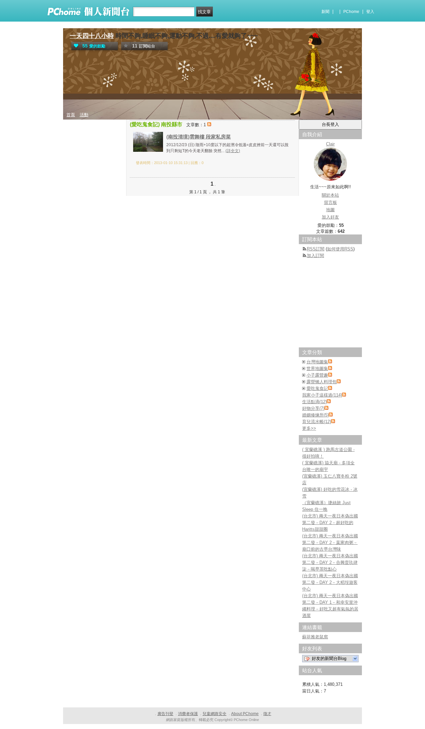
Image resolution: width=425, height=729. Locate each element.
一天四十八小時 (92, 35)
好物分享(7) (313, 408)
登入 (370, 11)
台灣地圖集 (317, 361)
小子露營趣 (317, 375)
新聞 (325, 11)
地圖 (330, 209)
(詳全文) (232, 150)
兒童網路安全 (214, 713)
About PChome (245, 713)
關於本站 (330, 195)
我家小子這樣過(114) (322, 395)
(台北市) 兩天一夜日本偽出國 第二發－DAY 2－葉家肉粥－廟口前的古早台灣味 (330, 542)
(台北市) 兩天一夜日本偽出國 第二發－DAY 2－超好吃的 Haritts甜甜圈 (330, 522)
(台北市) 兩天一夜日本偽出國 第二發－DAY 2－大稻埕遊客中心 (330, 582)
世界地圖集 (317, 368)
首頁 (70, 114)
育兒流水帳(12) (316, 421)
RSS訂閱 (315, 248)
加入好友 (330, 217)
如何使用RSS (340, 248)
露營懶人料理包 (321, 381)
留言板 (330, 202)
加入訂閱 (315, 255)
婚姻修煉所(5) (315, 414)
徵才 (267, 713)
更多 (309, 428)
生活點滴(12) (314, 401)
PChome (351, 11)
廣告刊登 (165, 713)
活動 (84, 114)
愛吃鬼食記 (317, 388)
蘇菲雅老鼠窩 (315, 636)
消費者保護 (188, 713)
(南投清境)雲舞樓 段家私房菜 (198, 136)
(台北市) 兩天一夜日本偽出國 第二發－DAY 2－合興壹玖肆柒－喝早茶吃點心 (330, 562)
